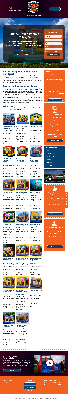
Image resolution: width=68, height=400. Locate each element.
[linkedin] (31, 391)
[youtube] (29, 391)
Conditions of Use (32, 396)
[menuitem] (55, 150)
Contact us (8, 82)
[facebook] (24, 391)
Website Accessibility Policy (51, 396)
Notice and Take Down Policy (41, 396)
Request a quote (19, 102)
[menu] (65, 9)
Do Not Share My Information (23, 396)
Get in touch (25, 107)
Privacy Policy (14, 396)
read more (62, 80)
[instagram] (26, 391)
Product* (47, 46)
